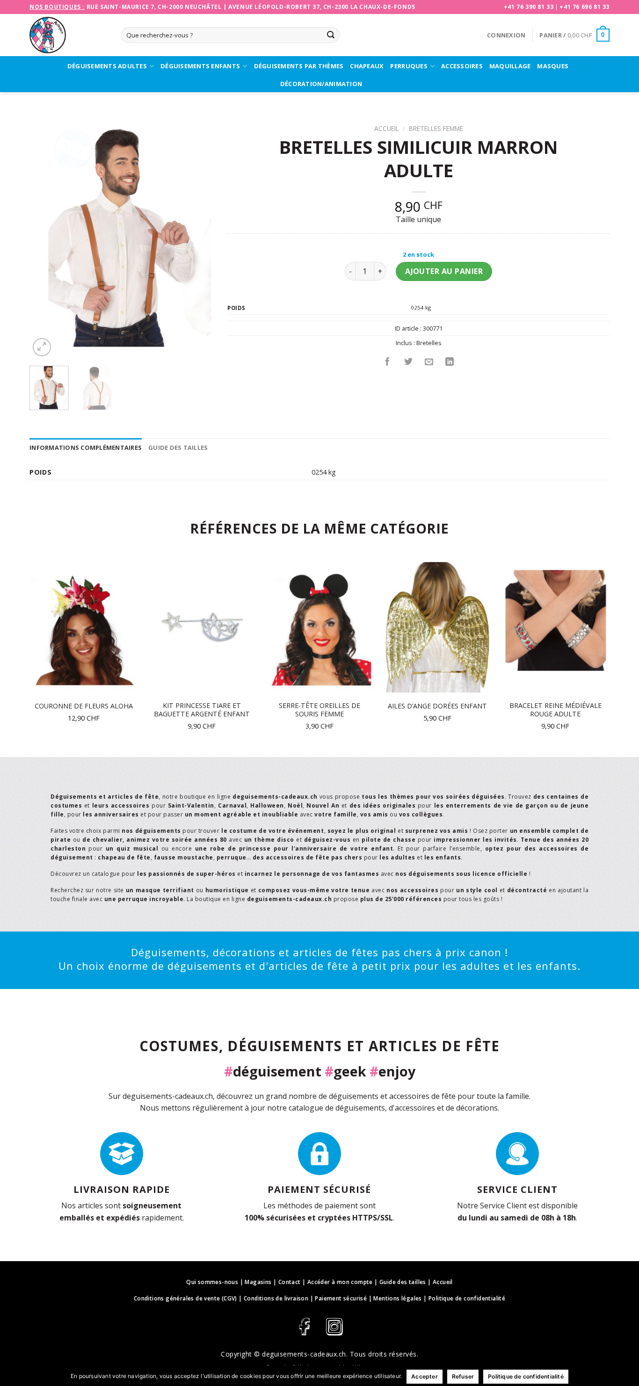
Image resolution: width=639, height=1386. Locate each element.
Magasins (258, 1282)
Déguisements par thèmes (299, 66)
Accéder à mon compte (340, 1282)
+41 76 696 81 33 (584, 7)
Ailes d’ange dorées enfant (437, 706)
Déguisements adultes (107, 66)
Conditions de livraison (276, 1298)
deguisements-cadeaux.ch (304, 1354)
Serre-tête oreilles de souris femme (319, 710)
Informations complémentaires (85, 447)
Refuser (463, 1376)
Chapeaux (367, 66)
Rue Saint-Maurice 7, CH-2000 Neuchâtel (154, 7)
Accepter (424, 1376)
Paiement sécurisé (341, 1298)
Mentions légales (397, 1298)
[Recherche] (331, 35)
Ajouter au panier (444, 271)
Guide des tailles (178, 447)
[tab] (85, 447)
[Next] (197, 239)
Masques (552, 66)
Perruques (408, 66)
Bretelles (429, 343)
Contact (289, 1282)
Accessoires (462, 66)
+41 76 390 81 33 (529, 7)
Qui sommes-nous (212, 1282)
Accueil (386, 128)
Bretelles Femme (436, 128)
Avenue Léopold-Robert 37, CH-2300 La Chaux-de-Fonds (321, 7)
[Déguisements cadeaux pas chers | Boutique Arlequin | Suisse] (68, 35)
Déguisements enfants (200, 66)
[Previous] (44, 239)
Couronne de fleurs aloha (84, 706)
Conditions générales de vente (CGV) (185, 1298)
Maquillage (510, 66)
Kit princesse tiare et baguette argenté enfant (202, 710)
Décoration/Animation (321, 83)
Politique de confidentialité (466, 1298)
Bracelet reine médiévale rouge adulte (555, 710)
